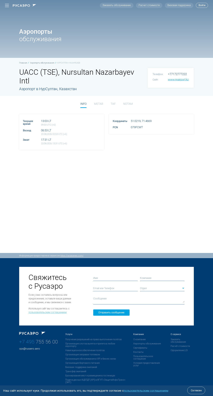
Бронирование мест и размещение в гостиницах (90, 375)
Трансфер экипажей (75, 371)
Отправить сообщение (111, 312)
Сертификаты (140, 348)
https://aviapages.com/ (72, 255)
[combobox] (162, 288)
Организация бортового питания (82, 363)
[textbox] (162, 288)
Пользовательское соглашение (143, 357)
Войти (201, 5)
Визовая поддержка (179, 5)
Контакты (138, 352)
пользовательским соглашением (48, 312)
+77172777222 (177, 74)
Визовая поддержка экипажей (81, 367)
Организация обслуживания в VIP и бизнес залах (90, 358)
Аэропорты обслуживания (147, 343)
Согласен (196, 390)
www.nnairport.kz (178, 79)
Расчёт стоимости (180, 346)
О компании (139, 339)
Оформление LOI (179, 350)
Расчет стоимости (149, 5)
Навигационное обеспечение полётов (85, 350)
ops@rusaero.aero (29, 348)
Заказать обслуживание (116, 5)
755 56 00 (38, 341)
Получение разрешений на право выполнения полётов (93, 339)
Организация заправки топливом (82, 354)
